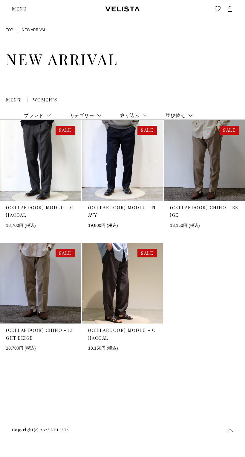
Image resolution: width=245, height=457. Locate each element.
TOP (9, 30)
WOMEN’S (45, 100)
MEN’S (14, 100)
